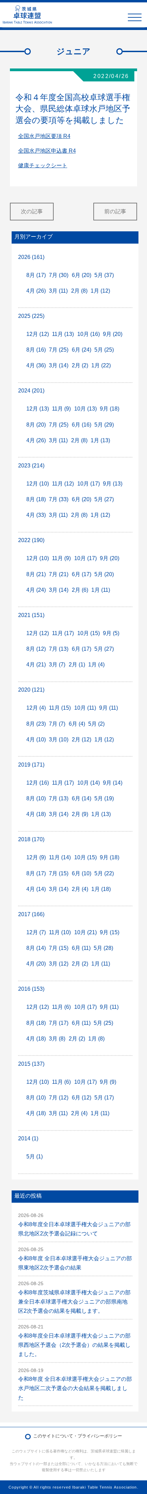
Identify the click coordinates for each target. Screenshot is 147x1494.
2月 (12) (81, 739)
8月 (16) (36, 350)
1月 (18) (101, 889)
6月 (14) (81, 798)
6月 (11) (81, 948)
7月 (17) (58, 1023)
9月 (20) (112, 334)
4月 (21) (36, 664)
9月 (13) (112, 484)
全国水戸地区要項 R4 (44, 136)
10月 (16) (88, 334)
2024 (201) (31, 391)
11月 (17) (63, 633)
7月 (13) (58, 649)
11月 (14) (60, 857)
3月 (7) (57, 664)
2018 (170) (31, 839)
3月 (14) (58, 365)
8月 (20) (36, 425)
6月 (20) (81, 275)
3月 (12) (58, 964)
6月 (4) (77, 724)
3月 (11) (58, 291)
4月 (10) (36, 739)
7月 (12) (58, 1097)
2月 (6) (80, 590)
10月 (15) (88, 633)
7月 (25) (58, 350)
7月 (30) (58, 275)
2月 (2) (80, 365)
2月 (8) (79, 291)
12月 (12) (37, 334)
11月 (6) (61, 1007)
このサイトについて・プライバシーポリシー (77, 1435)
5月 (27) (104, 499)
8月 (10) (36, 798)
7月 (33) (58, 499)
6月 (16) (81, 425)
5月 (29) (104, 425)
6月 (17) (81, 574)
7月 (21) (58, 574)
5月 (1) (34, 1156)
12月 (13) (37, 409)
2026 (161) (31, 257)
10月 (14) (88, 783)
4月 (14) (36, 889)
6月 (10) (81, 873)
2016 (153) (31, 989)
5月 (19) (104, 798)
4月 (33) (36, 515)
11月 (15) (60, 708)
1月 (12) (100, 291)
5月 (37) (104, 275)
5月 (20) (104, 574)
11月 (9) (61, 409)
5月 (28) (103, 948)
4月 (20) (36, 964)
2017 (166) (31, 914)
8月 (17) (36, 275)
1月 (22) (101, 365)
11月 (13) (63, 334)
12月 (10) (37, 484)
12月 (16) (37, 783)
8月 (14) (36, 948)
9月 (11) (108, 708)
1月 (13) (100, 440)
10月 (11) (85, 708)
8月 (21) (36, 574)
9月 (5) (111, 633)
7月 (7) (57, 724)
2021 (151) (31, 615)
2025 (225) (31, 316)
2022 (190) (31, 540)
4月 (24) (36, 590)
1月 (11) (100, 590)
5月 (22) (104, 873)
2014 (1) (28, 1138)
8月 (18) (36, 499)
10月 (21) (85, 932)
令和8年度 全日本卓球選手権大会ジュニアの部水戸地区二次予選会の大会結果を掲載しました (75, 1388)
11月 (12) (63, 484)
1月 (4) (96, 664)
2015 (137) (31, 1064)
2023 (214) (31, 465)
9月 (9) (108, 1082)
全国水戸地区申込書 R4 (47, 151)
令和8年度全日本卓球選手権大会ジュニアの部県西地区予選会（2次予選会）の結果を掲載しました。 (74, 1345)
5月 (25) (104, 350)
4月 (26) (36, 291)
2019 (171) (31, 765)
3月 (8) (57, 1039)
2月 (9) (80, 814)
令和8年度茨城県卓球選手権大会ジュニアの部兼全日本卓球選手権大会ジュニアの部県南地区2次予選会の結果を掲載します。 (74, 1302)
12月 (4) (36, 708)
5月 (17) (104, 1097)
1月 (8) (96, 1039)
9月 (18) (109, 409)
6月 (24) (81, 350)
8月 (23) (36, 724)
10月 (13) (85, 409)
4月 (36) (36, 365)
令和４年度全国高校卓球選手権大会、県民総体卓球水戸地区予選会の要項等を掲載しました (72, 109)
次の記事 (32, 211)
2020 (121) (31, 690)
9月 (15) (109, 932)
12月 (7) (36, 932)
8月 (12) (36, 649)
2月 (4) (80, 889)
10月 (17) (88, 484)
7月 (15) (58, 873)
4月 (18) (36, 814)
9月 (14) (112, 783)
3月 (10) (58, 739)
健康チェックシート (42, 165)
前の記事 (115, 211)
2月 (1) (77, 664)
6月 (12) (81, 1097)
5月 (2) (96, 724)
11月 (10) (60, 932)
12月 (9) (36, 857)
